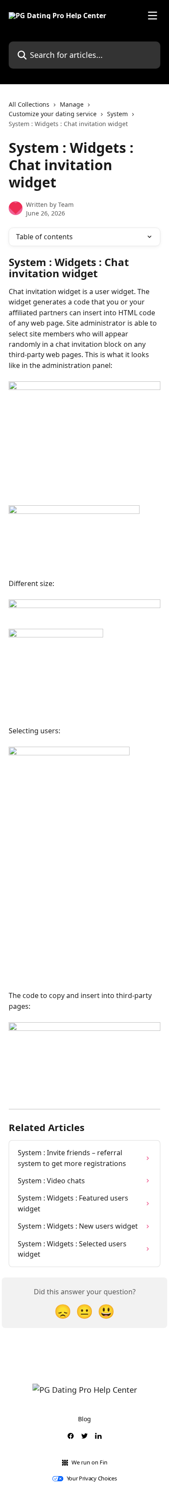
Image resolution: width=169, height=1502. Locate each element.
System (117, 114)
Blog (84, 1419)
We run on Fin (89, 1462)
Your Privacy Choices (92, 1478)
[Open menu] (152, 15)
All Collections (29, 104)
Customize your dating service (53, 114)
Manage (72, 104)
